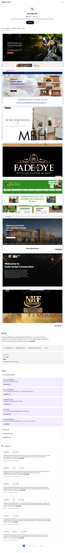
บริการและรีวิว (21, 28)
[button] (32, 50)
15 (41, 546)
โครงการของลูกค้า (5, 28)
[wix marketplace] (6, 2)
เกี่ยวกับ (14, 28)
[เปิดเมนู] (62, 2)
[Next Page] (44, 546)
